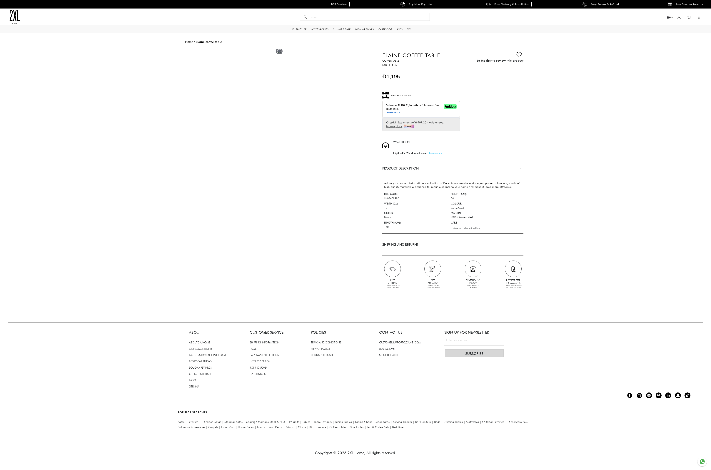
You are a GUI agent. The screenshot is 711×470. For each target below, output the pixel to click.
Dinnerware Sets (518, 422)
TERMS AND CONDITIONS (326, 342)
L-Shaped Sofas (211, 422)
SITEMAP (194, 386)
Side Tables (357, 427)
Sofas (181, 422)
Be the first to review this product (499, 60)
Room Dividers (322, 422)
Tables (306, 422)
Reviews (187, 292)
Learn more (435, 153)
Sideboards (382, 422)
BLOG (192, 380)
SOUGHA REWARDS (200, 367)
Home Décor (246, 427)
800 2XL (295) (387, 348)
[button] (669, 18)
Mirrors (290, 427)
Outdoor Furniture (493, 422)
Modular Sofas (233, 422)
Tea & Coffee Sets (377, 427)
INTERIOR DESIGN (260, 361)
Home (189, 41)
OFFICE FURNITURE (200, 374)
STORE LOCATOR (388, 355)
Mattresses (472, 422)
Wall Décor (276, 427)
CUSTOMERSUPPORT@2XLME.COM (400, 342)
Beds (437, 422)
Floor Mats (228, 427)
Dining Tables (343, 422)
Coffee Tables (337, 427)
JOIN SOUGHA (258, 367)
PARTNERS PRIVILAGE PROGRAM (207, 355)
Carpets (213, 427)
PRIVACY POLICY (320, 348)
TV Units (294, 422)
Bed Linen (398, 427)
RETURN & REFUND (322, 355)
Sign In (679, 17)
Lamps (261, 427)
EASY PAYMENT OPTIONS (264, 355)
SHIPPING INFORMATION (264, 342)
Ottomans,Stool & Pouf (270, 422)
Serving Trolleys (402, 422)
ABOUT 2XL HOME (199, 342)
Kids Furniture (317, 427)
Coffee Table (390, 60)
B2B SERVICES (257, 374)
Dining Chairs (363, 422)
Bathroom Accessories (191, 427)
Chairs (250, 422)
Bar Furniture (423, 422)
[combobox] (365, 17)
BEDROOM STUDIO (200, 361)
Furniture (193, 422)
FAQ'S (253, 348)
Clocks (302, 427)
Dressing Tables (453, 422)
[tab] (452, 168)
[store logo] (14, 16)
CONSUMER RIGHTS (200, 348)
